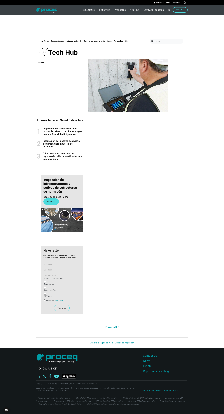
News (146, 360)
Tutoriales (118, 41)
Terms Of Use (148, 390)
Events (147, 366)
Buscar (177, 3)
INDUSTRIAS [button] (104, 10)
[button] (185, 3)
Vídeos (109, 41)
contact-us (180, 10)
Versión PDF (113, 327)
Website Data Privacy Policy (167, 390)
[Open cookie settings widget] (6, 410)
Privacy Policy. (58, 300)
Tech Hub (134, 10)
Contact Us (150, 355)
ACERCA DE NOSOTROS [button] (154, 10)
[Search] (168, 10)
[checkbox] (61, 289)
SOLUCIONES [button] (89, 10)
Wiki (126, 41)
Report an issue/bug (156, 371)
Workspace (160, 3)
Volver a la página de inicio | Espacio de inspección (112, 343)
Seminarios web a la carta (94, 41)
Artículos (45, 41)
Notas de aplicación (74, 41)
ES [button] (169, 3)
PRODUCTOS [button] (120, 10)
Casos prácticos (57, 41)
